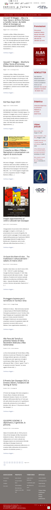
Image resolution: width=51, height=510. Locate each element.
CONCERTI (43, 3)
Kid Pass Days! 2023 (11, 102)
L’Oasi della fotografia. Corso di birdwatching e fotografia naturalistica (40, 150)
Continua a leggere (8, 52)
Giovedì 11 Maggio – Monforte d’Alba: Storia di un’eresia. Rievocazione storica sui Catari (16, 64)
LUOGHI (11, 3)
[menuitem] (6, 3)
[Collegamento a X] (9, 1)
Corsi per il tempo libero (18, 481)
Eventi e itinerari (18, 478)
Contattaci (5, 483)
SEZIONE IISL (36, 3)
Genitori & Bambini (14, 105)
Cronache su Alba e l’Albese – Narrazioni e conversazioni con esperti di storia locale (16, 152)
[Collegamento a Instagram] (15, 1)
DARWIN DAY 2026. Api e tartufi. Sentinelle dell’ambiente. (40, 142)
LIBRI (21, 3)
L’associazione (6, 478)
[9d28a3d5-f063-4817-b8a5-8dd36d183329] (16, 142)
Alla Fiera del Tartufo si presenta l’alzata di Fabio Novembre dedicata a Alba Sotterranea (14, 342)
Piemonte (28, 490)
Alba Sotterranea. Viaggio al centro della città (19, 490)
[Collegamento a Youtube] (11, 1)
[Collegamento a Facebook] (13, 1)
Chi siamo (5, 480)
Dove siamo (5, 486)
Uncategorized (14, 388)
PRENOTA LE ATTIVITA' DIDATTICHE (37, 112)
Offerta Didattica (18, 485)
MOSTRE (6, 3)
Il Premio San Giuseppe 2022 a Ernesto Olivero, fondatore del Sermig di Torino (16, 383)
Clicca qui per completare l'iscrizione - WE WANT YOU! (40, 89)
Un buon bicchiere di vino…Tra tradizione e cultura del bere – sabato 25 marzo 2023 (16, 258)
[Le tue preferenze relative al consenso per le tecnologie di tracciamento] (48, 507)
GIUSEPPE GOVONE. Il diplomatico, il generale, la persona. (14, 423)
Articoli (17, 3)
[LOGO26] (25, 9)
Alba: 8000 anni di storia (30, 486)
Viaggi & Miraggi (15, 304)
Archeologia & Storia (15, 69)
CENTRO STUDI (29, 3)
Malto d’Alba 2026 (38, 131)
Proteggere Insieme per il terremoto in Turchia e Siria (14, 300)
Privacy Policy (42, 490)
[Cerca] (47, 19)
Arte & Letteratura (14, 29)
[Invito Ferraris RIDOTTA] (16, 202)
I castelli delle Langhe (31, 482)
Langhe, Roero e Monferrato (30, 479)
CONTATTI (26, 3)
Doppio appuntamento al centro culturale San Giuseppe (16, 220)
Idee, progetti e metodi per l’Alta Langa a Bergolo (39, 159)
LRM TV (22, 3)
